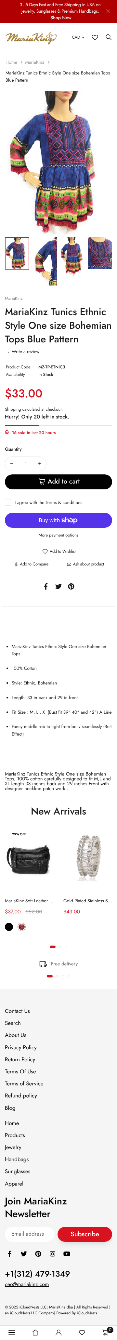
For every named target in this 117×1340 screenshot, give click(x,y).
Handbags (17, 1159)
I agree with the (48, 502)
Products (15, 1135)
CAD (76, 37)
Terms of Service (24, 1084)
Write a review (25, 352)
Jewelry (13, 1147)
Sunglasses (17, 1171)
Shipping (13, 409)
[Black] (9, 927)
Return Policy (20, 1059)
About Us (15, 1035)
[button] (52, 947)
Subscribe (85, 1234)
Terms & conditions (64, 502)
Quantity (13, 449)
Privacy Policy (21, 1047)
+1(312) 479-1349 (37, 1274)
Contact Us (17, 1011)
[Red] (22, 927)
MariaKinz (35, 62)
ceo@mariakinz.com (27, 1284)
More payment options (59, 535)
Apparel (14, 1183)
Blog (10, 1108)
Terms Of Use (20, 1072)
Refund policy (21, 1096)
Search (13, 1023)
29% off (19, 834)
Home (12, 62)
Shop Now (61, 18)
